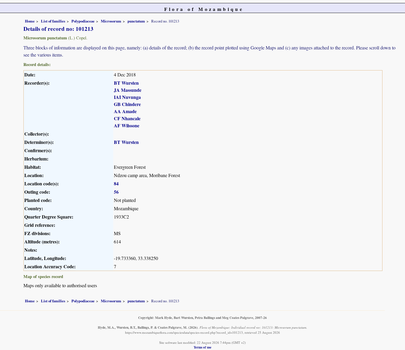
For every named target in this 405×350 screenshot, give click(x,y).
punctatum (136, 21)
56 (116, 191)
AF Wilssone (126, 125)
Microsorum (111, 21)
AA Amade (125, 111)
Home (30, 21)
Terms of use (202, 347)
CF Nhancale (127, 118)
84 (116, 183)
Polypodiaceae (83, 21)
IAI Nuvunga (127, 97)
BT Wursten (126, 82)
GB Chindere (127, 104)
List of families (53, 21)
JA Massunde (127, 89)
